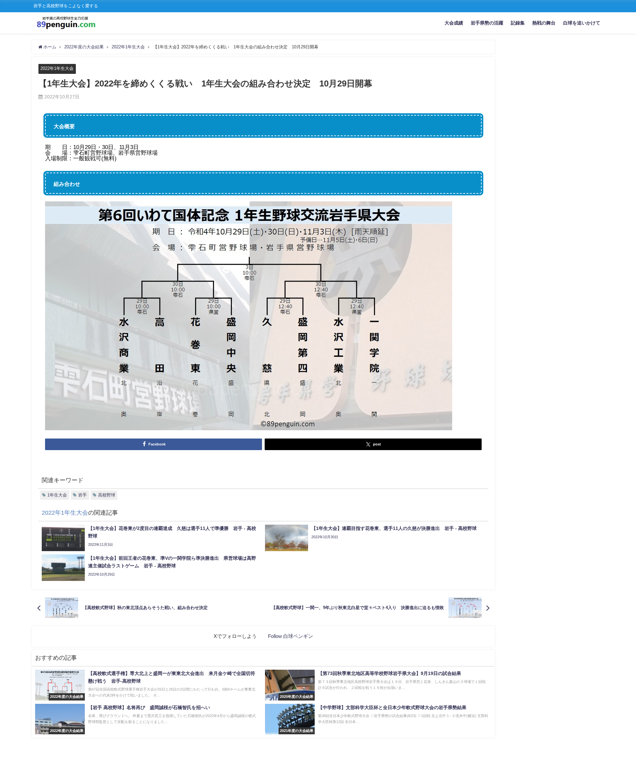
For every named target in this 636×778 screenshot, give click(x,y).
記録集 (518, 23)
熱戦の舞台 (544, 23)
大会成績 (454, 23)
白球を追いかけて (581, 23)
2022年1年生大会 (57, 68)
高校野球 (106, 495)
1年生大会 (57, 495)
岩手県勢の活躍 (487, 23)
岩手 (82, 495)
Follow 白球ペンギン (290, 636)
